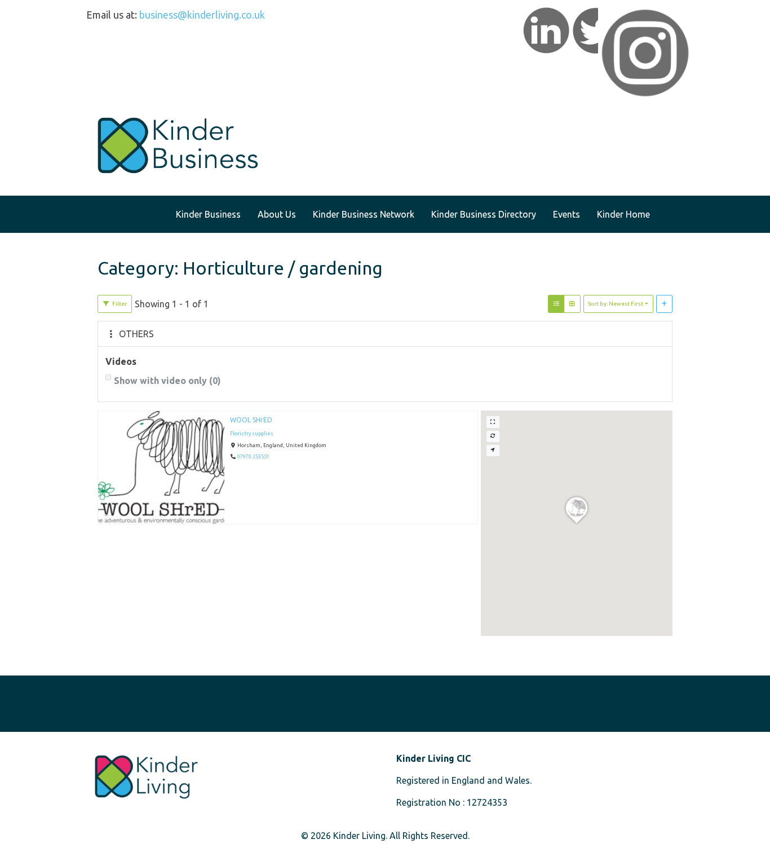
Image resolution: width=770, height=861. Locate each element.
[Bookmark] (106, 517)
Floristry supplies (251, 433)
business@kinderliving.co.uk (202, 14)
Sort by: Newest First (615, 304)
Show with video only (167, 381)
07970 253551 (253, 457)
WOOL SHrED (251, 419)
